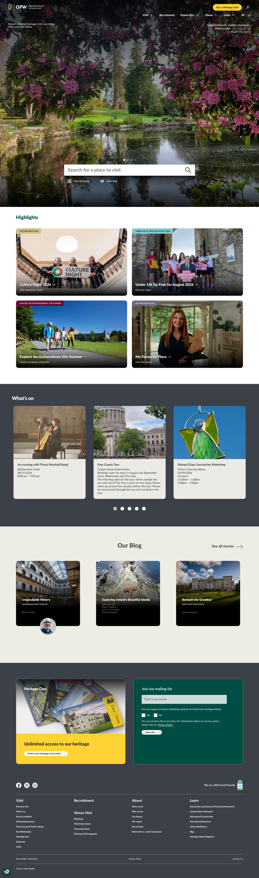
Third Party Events (82, 824)
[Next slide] (8, 103)
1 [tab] (124, 160)
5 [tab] (143, 508)
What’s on (20, 812)
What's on (23, 398)
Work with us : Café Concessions (147, 832)
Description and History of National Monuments (212, 807)
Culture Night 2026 (35, 285)
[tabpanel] (129, 103)
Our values (137, 822)
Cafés (18, 847)
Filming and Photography (85, 834)
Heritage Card (22, 837)
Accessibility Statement (26, 859)
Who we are (137, 812)
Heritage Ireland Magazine (202, 837)
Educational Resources (200, 822)
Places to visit (22, 807)
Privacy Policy (165, 725)
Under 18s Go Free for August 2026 (164, 285)
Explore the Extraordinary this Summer (51, 357)
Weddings (78, 819)
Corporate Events (82, 829)
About (209, 15)
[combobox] (124, 170)
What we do (137, 807)
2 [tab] (128, 160)
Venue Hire (187, 15)
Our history (137, 817)
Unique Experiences (25, 822)
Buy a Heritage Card (227, 7)
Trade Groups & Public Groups (30, 827)
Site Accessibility (24, 817)
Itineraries (20, 842)
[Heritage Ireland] (23, 5)
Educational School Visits (201, 817)
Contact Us (238, 859)
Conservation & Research (201, 812)
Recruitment (167, 15)
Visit (145, 15)
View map (112, 181)
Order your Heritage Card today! (44, 754)
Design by (25, 869)
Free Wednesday (23, 832)
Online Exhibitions (198, 827)
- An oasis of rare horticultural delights (229, 28)
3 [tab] (131, 160)
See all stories (223, 546)
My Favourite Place (151, 357)
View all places (81, 181)
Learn (227, 15)
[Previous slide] (251, 103)
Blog (192, 832)
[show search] (247, 7)
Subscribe (150, 732)
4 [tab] (135, 160)
